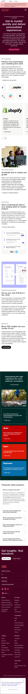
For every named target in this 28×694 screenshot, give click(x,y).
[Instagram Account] (8, 589)
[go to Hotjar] (15, 1)
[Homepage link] (3, 566)
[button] (4, 97)
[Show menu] (26, 10)
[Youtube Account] (5, 589)
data (8, 497)
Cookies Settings (13, 689)
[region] (13, 686)
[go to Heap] (10, 1)
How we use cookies (12, 685)
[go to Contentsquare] (4, 1)
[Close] (24, 680)
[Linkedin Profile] (2, 589)
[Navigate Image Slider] (5, 138)
